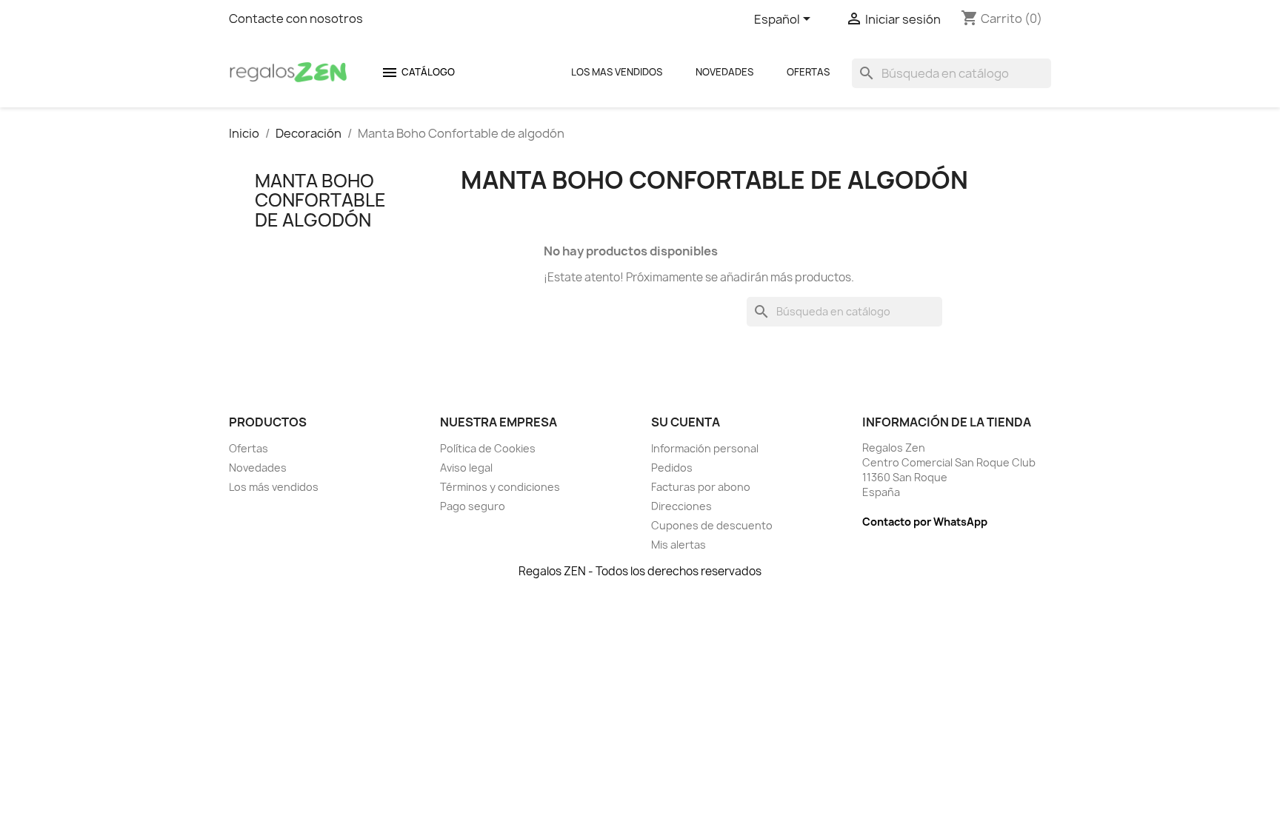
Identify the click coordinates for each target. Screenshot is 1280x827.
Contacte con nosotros (296, 18)
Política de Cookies (488, 448)
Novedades (724, 71)
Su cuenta (685, 422)
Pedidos (672, 468)
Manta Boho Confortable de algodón (320, 200)
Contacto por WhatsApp (924, 522)
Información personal (705, 448)
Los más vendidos (274, 487)
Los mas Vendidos (616, 71)
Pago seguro (472, 506)
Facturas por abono (700, 487)
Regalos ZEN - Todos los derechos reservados (640, 571)
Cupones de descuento (712, 525)
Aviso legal (466, 468)
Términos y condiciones (500, 487)
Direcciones (681, 506)
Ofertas (808, 71)
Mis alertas (678, 545)
